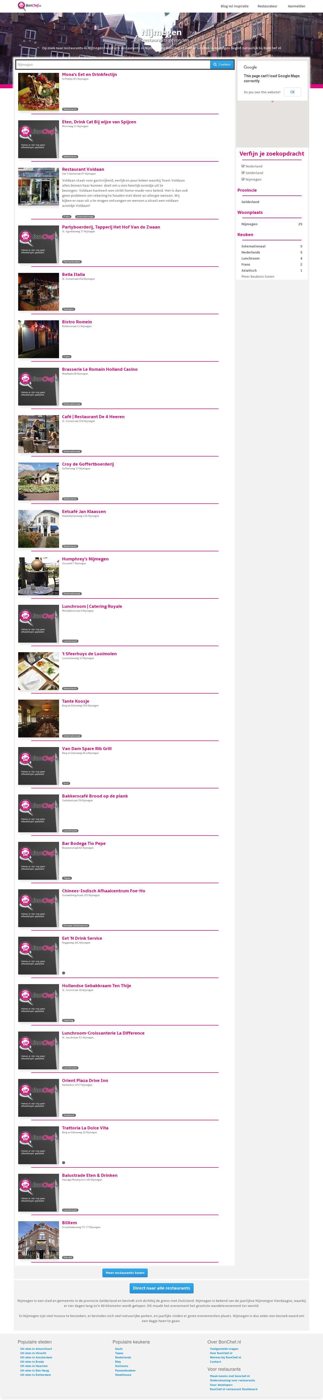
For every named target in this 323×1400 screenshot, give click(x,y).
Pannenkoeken (125, 1371)
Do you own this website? (262, 92)
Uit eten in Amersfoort (36, 1349)
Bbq (118, 1362)
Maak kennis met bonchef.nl (230, 1376)
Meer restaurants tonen (125, 1273)
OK (292, 92)
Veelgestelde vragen (224, 1349)
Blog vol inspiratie (235, 6)
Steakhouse (123, 1375)
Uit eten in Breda (32, 1362)
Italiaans (121, 1366)
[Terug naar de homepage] (29, 6)
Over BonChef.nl (221, 1353)
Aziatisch (249, 270)
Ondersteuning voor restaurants (232, 1380)
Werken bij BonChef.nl (225, 1357)
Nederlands (250, 252)
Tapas (119, 1353)
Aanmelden (296, 6)
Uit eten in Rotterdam (35, 1375)
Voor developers (221, 1385)
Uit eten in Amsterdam (36, 1357)
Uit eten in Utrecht (33, 1353)
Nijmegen (253, 179)
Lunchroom (250, 258)
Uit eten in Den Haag (34, 1371)
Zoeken (223, 64)
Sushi (119, 1349)
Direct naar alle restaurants (161, 1288)
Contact (215, 1362)
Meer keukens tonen (257, 276)
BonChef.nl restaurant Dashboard (233, 1389)
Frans (245, 264)
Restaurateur (267, 6)
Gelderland (254, 173)
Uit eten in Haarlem (34, 1366)
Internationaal (253, 246)
